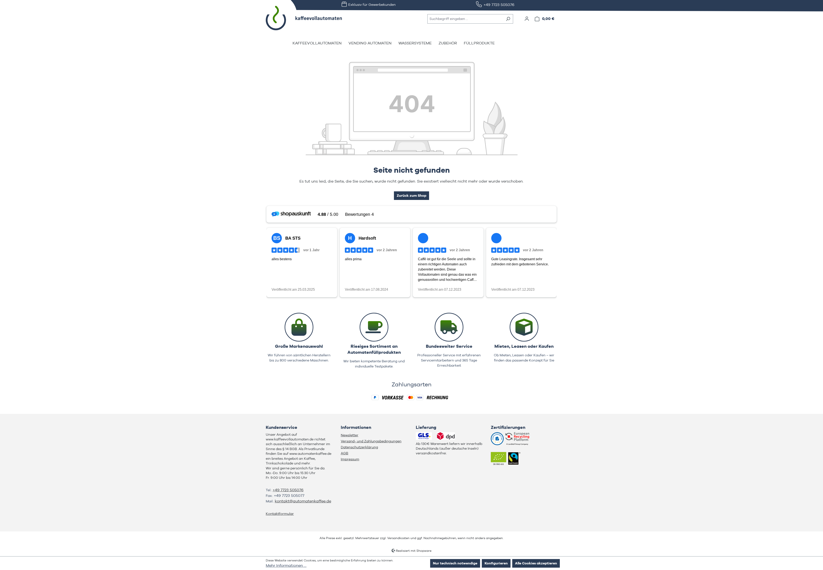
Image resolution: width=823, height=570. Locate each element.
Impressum (350, 459)
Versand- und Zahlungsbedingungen (371, 441)
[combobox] (465, 19)
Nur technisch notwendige (455, 563)
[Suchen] (508, 19)
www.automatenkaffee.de (310, 454)
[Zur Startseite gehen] (298, 18)
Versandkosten (398, 538)
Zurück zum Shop (411, 196)
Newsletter (349, 435)
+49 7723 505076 (499, 4)
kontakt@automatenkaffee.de (303, 501)
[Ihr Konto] (527, 18)
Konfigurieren (496, 563)
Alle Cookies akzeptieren (536, 563)
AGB (344, 453)
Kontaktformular (280, 514)
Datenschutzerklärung (359, 447)
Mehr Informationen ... (286, 565)
